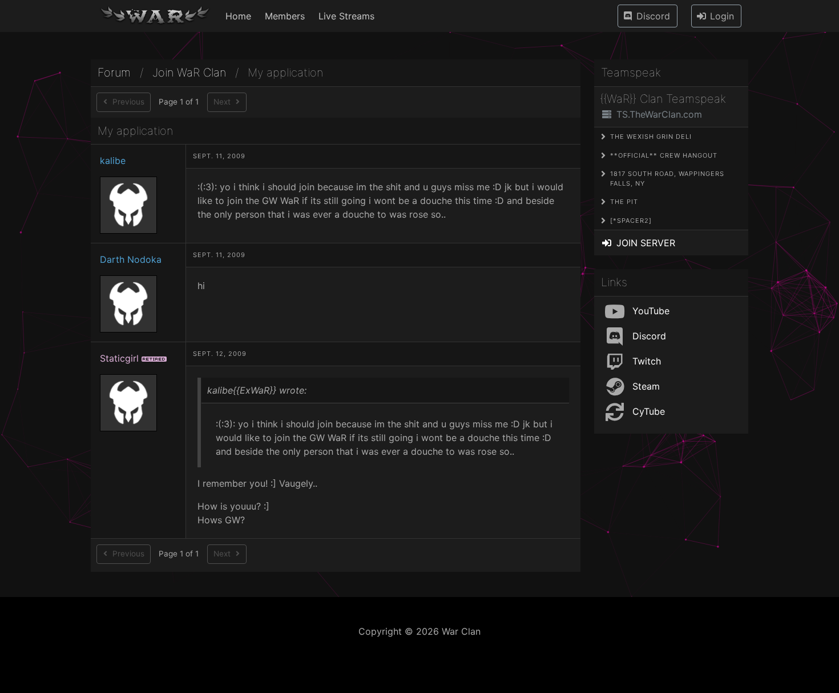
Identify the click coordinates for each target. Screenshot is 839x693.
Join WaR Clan (189, 72)
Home (238, 16)
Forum (114, 72)
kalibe (113, 160)
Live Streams (346, 16)
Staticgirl (119, 358)
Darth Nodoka (131, 259)
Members (285, 16)
